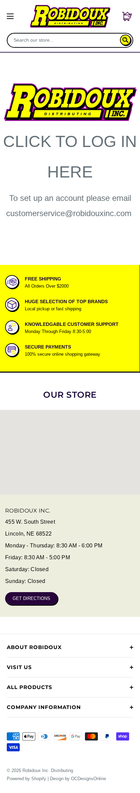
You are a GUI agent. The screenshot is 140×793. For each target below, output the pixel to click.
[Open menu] (10, 16)
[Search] (125, 40)
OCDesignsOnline (88, 778)
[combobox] (64, 40)
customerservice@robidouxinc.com (69, 213)
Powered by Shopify (26, 778)
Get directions (31, 598)
